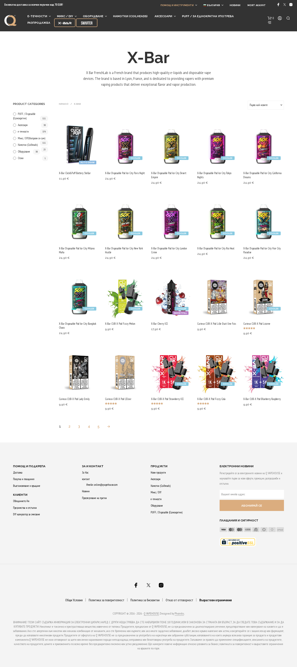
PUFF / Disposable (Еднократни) (166, 512)
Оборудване (93, 16)
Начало (63, 104)
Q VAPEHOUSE (151, 613)
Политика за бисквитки (145, 600)
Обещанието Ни (21, 501)
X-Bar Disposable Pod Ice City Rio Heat (215, 248)
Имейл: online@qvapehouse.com (102, 485)
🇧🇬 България (211, 5)
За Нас (85, 472)
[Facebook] (278, 4)
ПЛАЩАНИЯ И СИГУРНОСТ (239, 520)
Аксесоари (163, 16)
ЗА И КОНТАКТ (92, 466)
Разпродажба (38, 22)
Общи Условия (74, 600)
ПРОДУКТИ (159, 466)
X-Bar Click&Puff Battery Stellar (75, 173)
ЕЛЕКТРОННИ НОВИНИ (237, 466)
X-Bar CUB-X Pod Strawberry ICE (167, 399)
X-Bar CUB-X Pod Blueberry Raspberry (262, 399)
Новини (235, 5)
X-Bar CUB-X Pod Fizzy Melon (120, 324)
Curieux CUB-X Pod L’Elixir (118, 399)
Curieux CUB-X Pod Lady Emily (74, 399)
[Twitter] (284, 4)
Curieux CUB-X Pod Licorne (256, 324)
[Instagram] (291, 4)
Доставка (17, 472)
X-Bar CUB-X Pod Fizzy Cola (211, 399)
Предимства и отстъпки (25, 508)
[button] (271, 18)
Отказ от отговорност (179, 600)
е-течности (37, 16)
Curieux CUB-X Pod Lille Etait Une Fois (216, 324)
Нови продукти (158, 472)
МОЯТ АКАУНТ (256, 5)
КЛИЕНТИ (20, 494)
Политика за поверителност (106, 600)
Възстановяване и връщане (26, 486)
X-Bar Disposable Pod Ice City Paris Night (125, 173)
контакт (86, 479)
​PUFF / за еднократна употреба (208, 16)
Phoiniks (179, 613)
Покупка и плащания (23, 479)
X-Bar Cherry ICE (159, 324)
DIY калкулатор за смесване (26, 514)
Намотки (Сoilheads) (130, 16)
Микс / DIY (65, 16)
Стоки (20, 158)
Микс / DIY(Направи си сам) (31, 138)
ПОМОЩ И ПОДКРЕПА (29, 466)
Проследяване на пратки (94, 498)
